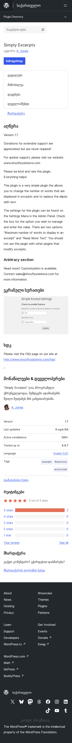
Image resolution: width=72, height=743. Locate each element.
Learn (7, 625)
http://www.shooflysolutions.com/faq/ (29, 359)
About (8, 593)
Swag (43, 644)
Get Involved (47, 625)
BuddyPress (14, 676)
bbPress (11, 669)
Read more (61, 461)
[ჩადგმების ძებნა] (43, 29)
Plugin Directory (13, 16)
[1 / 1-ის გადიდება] (63, 301)
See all (63, 542)
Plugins (42, 606)
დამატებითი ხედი (16, 480)
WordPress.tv (15, 644)
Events (42, 631)
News (7, 599)
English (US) (61, 453)
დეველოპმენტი (18, 104)
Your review (12, 542)
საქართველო (22, 692)
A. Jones (22, 51)
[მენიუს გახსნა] (66, 5)
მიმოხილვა (15, 85)
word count (60, 469)
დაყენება (14, 94)
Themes (43, 599)
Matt (9, 663)
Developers (11, 638)
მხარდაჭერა (16, 113)
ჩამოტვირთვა (14, 60)
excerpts (47, 461)
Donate (45, 638)
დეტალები (15, 75)
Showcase (45, 593)
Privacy (9, 613)
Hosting (9, 606)
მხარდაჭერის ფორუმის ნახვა (24, 570)
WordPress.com (16, 656)
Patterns (43, 613)
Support (9, 631)
